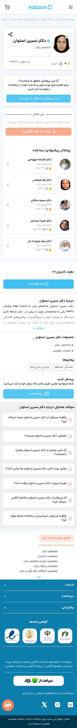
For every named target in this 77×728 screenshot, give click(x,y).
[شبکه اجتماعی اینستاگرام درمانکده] (57, 704)
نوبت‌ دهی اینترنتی (64, 19)
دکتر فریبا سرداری (41, 221)
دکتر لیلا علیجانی (42, 180)
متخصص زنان (31, 19)
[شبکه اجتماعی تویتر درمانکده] (44, 704)
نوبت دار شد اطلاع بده (36, 131)
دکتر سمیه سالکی (41, 201)
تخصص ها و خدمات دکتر (56, 538)
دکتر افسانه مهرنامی (40, 160)
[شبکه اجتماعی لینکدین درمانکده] (70, 704)
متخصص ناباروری (48, 556)
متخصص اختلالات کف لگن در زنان (38, 571)
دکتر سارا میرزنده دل (40, 241)
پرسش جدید (35, 394)
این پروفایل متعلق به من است (38, 98)
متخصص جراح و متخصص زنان (40, 561)
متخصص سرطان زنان (46, 566)
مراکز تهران (46, 19)
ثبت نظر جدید (36, 284)
